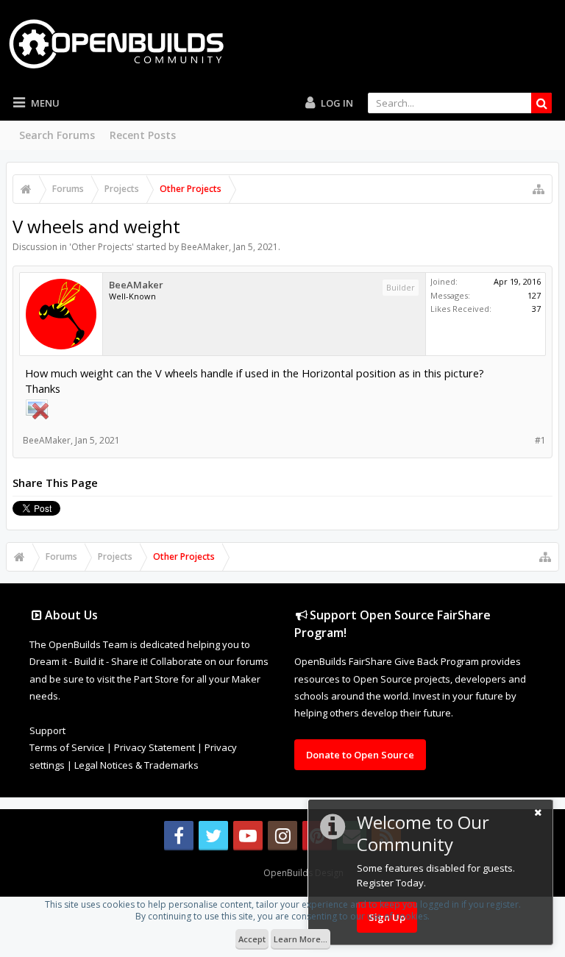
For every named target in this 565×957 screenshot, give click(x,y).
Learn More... (300, 938)
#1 (540, 440)
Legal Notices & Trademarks (136, 765)
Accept (252, 938)
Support (47, 730)
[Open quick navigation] (538, 189)
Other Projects (101, 247)
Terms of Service (66, 747)
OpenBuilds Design (303, 873)
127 (534, 295)
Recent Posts (143, 135)
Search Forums (57, 135)
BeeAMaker (205, 247)
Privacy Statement (154, 747)
